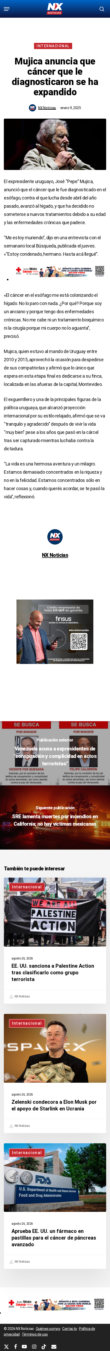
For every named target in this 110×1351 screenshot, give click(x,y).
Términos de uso (35, 1334)
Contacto (69, 1329)
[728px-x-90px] (59, 279)
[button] (6, 9)
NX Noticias (47, 108)
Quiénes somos (48, 1329)
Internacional (53, 46)
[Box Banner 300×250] (54, 666)
